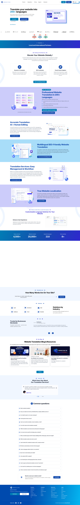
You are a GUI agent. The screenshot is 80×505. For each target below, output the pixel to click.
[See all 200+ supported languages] (24, 101)
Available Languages (34, 495)
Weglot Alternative (54, 492)
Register (68, 2)
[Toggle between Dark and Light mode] (60, 2)
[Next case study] (53, 333)
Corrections (63, 498)
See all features (13, 24)
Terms (62, 490)
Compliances (63, 491)
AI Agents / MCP (33, 494)
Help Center (53, 490)
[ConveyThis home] (5, 2)
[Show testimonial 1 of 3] (36, 396)
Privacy (62, 488)
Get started (14, 19)
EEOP (62, 492)
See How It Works (41, 200)
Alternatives (53, 494)
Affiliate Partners (43, 491)
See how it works (24, 19)
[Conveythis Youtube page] (21, 503)
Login (63, 2)
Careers (42, 494)
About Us (42, 488)
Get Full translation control (16, 180)
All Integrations (40, 282)
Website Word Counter (54, 495)
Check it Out (62, 296)
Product (23, 2)
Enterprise (45, 2)
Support (39, 2)
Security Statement (64, 495)
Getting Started (53, 488)
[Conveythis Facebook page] (16, 503)
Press (42, 492)
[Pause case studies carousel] (51, 333)
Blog (51, 491)
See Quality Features (15, 135)
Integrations (30, 2)
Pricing (35, 2)
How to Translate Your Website (48, 112)
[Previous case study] (49, 333)
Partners (42, 490)
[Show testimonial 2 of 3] (38, 396)
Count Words (57, 477)
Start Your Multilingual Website (40, 81)
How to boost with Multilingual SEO (44, 156)
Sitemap (42, 495)
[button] (75, 2)
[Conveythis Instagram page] (18, 503)
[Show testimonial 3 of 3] (39, 396)
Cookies (62, 494)
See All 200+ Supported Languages (49, 110)
